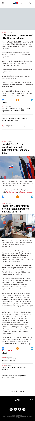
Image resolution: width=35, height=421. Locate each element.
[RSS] (11, 409)
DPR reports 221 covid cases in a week (13, 127)
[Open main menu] (2, 2)
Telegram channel (26, 192)
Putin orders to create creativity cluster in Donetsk (14, 368)
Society (4, 32)
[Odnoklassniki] (17, 100)
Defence (4, 357)
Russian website (11, 192)
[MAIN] (23, 409)
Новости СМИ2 (7, 351)
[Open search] (29, 2)
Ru (32, 2)
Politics (4, 374)
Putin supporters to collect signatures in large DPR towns (14, 376)
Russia (3, 203)
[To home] (17, 3)
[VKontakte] (3, 100)
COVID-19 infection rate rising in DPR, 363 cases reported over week (15, 119)
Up (31, 399)
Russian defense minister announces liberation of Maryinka (13, 360)
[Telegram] (32, 100)
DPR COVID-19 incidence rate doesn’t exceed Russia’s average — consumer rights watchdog (16, 110)
